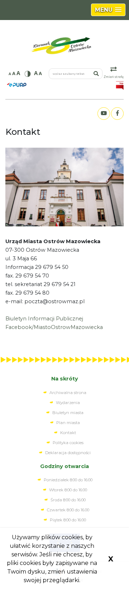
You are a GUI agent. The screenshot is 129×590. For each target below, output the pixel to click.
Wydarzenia (68, 402)
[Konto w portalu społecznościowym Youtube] (103, 113)
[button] (108, 10)
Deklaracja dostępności (68, 452)
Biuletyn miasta (67, 412)
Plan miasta (68, 422)
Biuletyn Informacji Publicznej (44, 318)
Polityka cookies (68, 442)
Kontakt (68, 432)
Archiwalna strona (67, 392)
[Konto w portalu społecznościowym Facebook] (117, 113)
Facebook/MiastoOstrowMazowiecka (54, 327)
